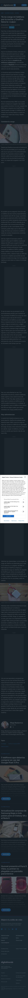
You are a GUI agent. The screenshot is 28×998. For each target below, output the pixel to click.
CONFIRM (8, 516)
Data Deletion (6, 520)
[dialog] (14, 499)
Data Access (14, 520)
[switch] (23, 502)
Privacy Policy (21, 520)
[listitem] (14, 499)
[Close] (25, 477)
